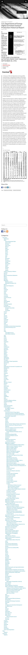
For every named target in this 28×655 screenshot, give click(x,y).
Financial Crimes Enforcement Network (14, 521)
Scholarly (6, 387)
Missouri (7, 564)
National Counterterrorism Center (13, 590)
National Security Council (12, 616)
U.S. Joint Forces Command (12, 481)
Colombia (6, 294)
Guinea (6, 251)
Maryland (7, 558)
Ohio (6, 594)
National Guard (8, 568)
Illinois (6, 551)
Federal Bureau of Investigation (11, 533)
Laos (5, 343)
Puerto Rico (6, 379)
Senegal (6, 262)
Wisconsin (7, 617)
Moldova (5, 356)
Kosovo (5, 339)
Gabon (6, 250)
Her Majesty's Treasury (9, 408)
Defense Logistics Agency (12, 448)
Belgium (5, 278)
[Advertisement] (14, 207)
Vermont (7, 608)
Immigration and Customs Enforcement (14, 508)
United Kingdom (7, 407)
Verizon (5, 625)
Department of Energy (6, 21)
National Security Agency (11, 463)
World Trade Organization (9, 629)
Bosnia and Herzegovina (9, 285)
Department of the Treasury (10, 520)
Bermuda (5, 279)
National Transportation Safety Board (12, 572)
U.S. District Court (8, 606)
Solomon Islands (7, 390)
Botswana (7, 244)
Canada (5, 291)
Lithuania (6, 348)
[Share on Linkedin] (8, 187)
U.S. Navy (8, 483)
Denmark (5, 302)
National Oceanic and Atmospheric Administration (15, 571)
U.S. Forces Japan (10, 479)
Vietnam (5, 627)
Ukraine (5, 404)
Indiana (6, 552)
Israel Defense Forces (9, 332)
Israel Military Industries (10, 334)
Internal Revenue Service (11, 522)
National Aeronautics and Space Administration (14, 567)
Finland (5, 311)
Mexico (5, 353)
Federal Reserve (8, 538)
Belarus (5, 276)
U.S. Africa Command (11, 468)
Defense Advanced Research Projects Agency (15, 444)
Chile (5, 292)
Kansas (6, 554)
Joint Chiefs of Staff (10, 453)
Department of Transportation (11, 526)
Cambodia (6, 289)
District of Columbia (9, 529)
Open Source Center (10, 593)
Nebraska (7, 573)
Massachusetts (8, 559)
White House (7, 615)
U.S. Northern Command (11, 490)
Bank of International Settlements (10, 275)
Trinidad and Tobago (8, 401)
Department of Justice (9, 516)
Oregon (6, 597)
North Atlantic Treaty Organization (11, 361)
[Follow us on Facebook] (2, 231)
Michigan (6, 354)
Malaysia (5, 352)
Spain (5, 393)
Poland (5, 377)
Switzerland (6, 396)
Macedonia (6, 349)
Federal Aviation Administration (11, 532)
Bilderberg (6, 280)
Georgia (5, 315)
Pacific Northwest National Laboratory (12, 598)
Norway (5, 364)
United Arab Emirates (8, 405)
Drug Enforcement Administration (13, 517)
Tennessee (7, 602)
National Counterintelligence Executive (14, 589)
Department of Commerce (10, 442)
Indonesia (6, 324)
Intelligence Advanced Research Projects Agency (16, 588)
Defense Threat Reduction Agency (13, 451)
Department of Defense (9, 443)
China (5, 293)
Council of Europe (7, 297)
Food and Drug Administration (11, 543)
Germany (5, 317)
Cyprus (5, 300)
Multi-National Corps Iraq (12, 457)
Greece (5, 318)
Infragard (8, 534)
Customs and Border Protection (13, 506)
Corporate (6, 296)
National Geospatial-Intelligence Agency (15, 460)
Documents (5, 237)
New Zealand (6, 358)
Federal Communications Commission (12, 537)
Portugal (5, 378)
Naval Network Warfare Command (14, 485)
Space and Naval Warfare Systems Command (16, 489)
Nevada (6, 575)
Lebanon (5, 345)
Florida (6, 542)
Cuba (5, 298)
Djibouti (6, 246)
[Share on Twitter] (4, 187)
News (4, 631)
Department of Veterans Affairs (13, 452)
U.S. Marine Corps (10, 482)
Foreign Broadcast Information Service (14, 431)
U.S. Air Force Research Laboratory (13, 470)
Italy (5, 335)
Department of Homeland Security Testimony (15, 507)
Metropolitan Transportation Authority (14, 581)
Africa (5, 240)
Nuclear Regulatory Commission (11, 585)
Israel (5, 331)
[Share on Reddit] (6, 187)
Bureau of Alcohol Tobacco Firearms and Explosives (15, 423)
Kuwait (5, 340)
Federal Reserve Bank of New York (13, 539)
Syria (5, 397)
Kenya (6, 253)
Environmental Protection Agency (12, 530)
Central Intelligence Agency (10, 430)
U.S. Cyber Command (12, 496)
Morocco (7, 259)
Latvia (5, 344)
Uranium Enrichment (17, 190)
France (5, 313)
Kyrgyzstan (6, 341)
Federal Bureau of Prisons (10, 535)
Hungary (5, 322)
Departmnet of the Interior (10, 528)
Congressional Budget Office (11, 434)
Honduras (6, 321)
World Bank (6, 628)
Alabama (7, 418)
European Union (7, 306)
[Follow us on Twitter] (5, 231)
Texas (6, 603)
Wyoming (7, 619)
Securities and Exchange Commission (12, 601)
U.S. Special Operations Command (13, 494)
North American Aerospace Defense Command (16, 464)
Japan (5, 336)
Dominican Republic (8, 304)
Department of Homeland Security (12, 504)
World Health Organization (10, 416)
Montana (7, 565)
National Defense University (12, 459)
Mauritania (7, 258)
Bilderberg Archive (9, 281)
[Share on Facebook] (2, 187)
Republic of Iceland (8, 382)
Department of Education (10, 499)
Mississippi (7, 563)
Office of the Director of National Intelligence (14, 586)
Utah (6, 607)
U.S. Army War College (11, 474)
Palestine (6, 370)
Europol (6, 309)
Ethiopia (7, 249)
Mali (6, 257)
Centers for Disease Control (10, 429)
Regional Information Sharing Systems (14, 511)
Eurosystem (7, 310)
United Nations (7, 410)
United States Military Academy (13, 498)
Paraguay (6, 373)
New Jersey (7, 577)
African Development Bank (10, 241)
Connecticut (7, 436)
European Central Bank (9, 308)
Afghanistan (6, 238)
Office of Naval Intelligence (13, 487)
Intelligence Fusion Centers (12, 509)
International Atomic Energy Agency (12, 412)
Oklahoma (7, 595)
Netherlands (6, 357)
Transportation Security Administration (14, 512)
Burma (5, 288)
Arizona (6, 421)
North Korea (6, 362)
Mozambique (7, 261)
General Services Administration (11, 545)
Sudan (6, 266)
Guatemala (6, 319)
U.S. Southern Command (11, 492)
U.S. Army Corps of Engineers (12, 473)
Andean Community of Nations (10, 271)
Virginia (6, 610)
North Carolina (8, 582)
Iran (4, 328)
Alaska (6, 419)
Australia (5, 272)
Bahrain (5, 274)
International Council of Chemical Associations (14, 413)
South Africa (6, 391)
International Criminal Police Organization (12, 326)
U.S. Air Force (9, 469)
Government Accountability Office (12, 547)
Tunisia (6, 268)
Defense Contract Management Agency (14, 446)
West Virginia (8, 614)
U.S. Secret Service (10, 513)
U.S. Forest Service (10, 440)
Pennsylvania (7, 599)
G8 (4, 314)
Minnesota (7, 562)
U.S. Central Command (11, 476)
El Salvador (6, 305)
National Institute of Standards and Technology (14, 569)
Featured (5, 632)
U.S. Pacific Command (11, 491)
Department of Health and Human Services (13, 502)
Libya (6, 255)
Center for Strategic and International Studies (14, 427)
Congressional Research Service (11, 435)
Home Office (7, 409)
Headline (5, 634)
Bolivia (5, 284)
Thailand (5, 399)
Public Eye (5, 633)
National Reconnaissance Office (13, 461)
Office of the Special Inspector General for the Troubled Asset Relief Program (16, 524)
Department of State (9, 518)
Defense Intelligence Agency (12, 447)
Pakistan (5, 369)
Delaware (7, 438)
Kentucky (7, 555)
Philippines (6, 375)
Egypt (6, 248)
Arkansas (7, 422)
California (7, 426)
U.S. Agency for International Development (13, 605)
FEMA (6, 541)
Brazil (5, 287)
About (19, 12)
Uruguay (5, 620)
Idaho (6, 550)
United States (6, 417)
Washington (7, 611)
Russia (5, 384)
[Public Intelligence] (14, 7)
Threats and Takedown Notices (10, 400)
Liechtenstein (6, 347)
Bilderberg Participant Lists (10, 283)
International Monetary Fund (9, 327)
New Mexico (7, 578)
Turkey (5, 403)
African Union (8, 242)
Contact (24, 12)
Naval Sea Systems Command (13, 486)
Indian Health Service (11, 503)
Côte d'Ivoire (7, 245)
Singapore (6, 388)
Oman (5, 365)
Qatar (5, 380)
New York (7, 580)
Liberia (6, 254)
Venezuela (6, 624)
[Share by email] (9, 187)
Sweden (5, 395)
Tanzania (7, 267)
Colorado (7, 433)
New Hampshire (8, 576)
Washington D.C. (8, 612)
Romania (5, 383)
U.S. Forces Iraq (9, 478)
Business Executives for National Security (13, 425)
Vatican (5, 623)
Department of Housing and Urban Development (14, 515)
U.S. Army (8, 472)
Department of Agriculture (10, 439)
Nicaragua (6, 360)
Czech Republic (7, 301)
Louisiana (7, 556)
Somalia (6, 265)
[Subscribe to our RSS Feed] (7, 231)
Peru (5, 374)
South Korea (6, 392)
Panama (5, 371)
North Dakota (8, 584)
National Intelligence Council (12, 591)
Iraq (4, 330)
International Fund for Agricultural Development (15, 414)
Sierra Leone (7, 263)
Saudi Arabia (6, 386)
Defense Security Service (11, 449)
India (5, 323)
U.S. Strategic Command (11, 495)
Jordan (5, 337)
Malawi (5, 350)
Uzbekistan (6, 621)
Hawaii (6, 548)
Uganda (6, 270)
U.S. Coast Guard (10, 477)
